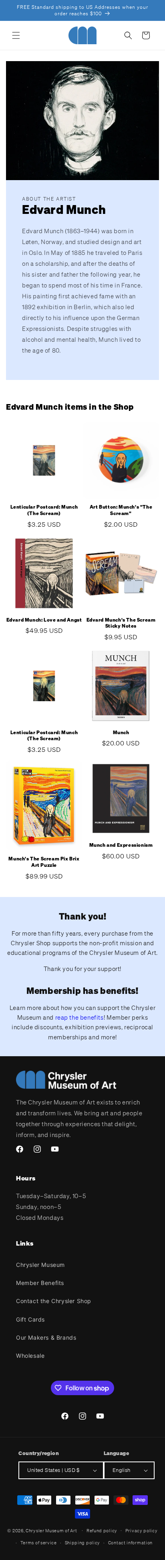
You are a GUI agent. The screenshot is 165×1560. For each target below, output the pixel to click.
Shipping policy (83, 1543)
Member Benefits (40, 1282)
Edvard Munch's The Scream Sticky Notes (121, 623)
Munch (121, 732)
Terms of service (38, 1543)
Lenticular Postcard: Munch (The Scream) (44, 510)
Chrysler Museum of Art (51, 1530)
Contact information (130, 1543)
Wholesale (30, 1355)
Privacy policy (141, 1530)
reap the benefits (79, 1017)
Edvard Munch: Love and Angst (44, 620)
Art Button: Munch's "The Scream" (121, 510)
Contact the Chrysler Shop (53, 1300)
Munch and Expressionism (121, 845)
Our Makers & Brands (46, 1337)
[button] (16, 35)
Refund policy (102, 1530)
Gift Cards (30, 1319)
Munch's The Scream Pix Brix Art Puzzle (43, 862)
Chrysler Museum (40, 1264)
